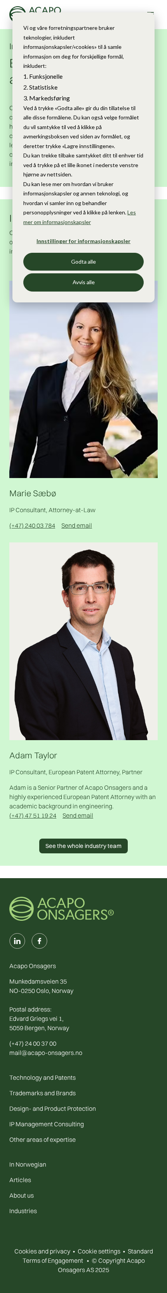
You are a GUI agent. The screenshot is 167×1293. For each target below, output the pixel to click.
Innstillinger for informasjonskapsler (83, 241)
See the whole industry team (83, 845)
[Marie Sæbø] (83, 379)
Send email (76, 525)
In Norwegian (27, 1164)
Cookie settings (99, 1251)
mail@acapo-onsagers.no (45, 1052)
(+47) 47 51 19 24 (32, 815)
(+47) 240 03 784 (32, 525)
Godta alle (83, 261)
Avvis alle (84, 282)
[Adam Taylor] (83, 640)
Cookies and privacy (42, 1251)
